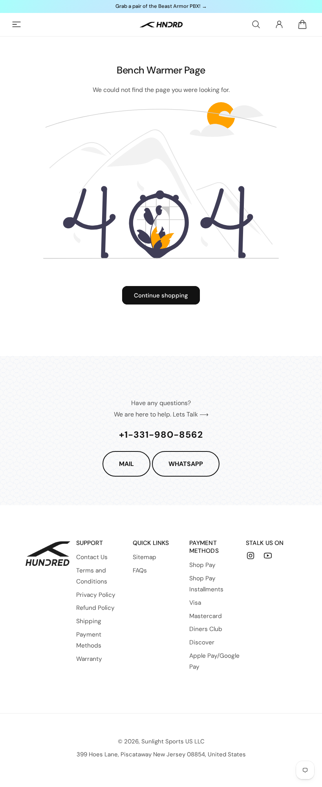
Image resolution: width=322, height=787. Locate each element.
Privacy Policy (95, 595)
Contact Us (92, 557)
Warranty (89, 659)
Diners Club (205, 629)
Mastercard (205, 616)
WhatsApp (185, 464)
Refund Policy (95, 608)
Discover (201, 642)
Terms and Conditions (91, 576)
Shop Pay (202, 565)
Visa (195, 603)
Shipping (88, 621)
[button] (16, 24)
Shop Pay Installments (206, 583)
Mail (126, 464)
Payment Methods (88, 640)
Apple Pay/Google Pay (214, 661)
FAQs (140, 570)
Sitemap (144, 557)
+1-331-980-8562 (161, 434)
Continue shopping (161, 295)
